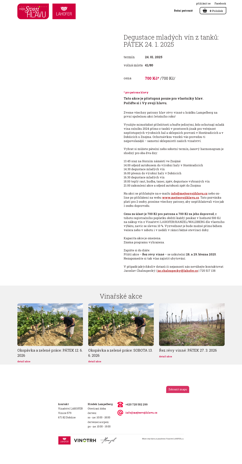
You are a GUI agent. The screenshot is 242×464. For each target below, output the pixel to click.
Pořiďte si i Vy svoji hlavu (145, 103)
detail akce (23, 361)
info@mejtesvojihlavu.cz (141, 412)
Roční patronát (183, 10)
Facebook (220, 3)
